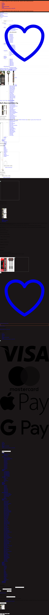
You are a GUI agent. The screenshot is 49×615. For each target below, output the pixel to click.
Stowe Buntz (6, 558)
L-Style (5, 577)
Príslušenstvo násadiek (13, 68)
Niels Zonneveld (12, 118)
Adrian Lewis (6, 502)
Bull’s (5, 569)
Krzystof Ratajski (12, 105)
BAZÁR (3, 562)
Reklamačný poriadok (5, 6)
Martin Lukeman (12, 113)
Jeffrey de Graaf (6, 522)
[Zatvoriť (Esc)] (8, 613)
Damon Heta (6, 508)
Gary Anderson (6, 515)
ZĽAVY (3, 563)
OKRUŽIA (3, 469)
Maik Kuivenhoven (13, 111)
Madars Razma (12, 110)
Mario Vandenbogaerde (13, 112)
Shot (4, 146)
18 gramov (5, 460)
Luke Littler (11, 108)
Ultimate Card (6, 579)
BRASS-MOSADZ (11, 100)
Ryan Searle (6, 553)
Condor (5, 144)
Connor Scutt (6, 507)
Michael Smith (12, 115)
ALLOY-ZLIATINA (7, 459)
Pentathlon (6, 574)
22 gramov (5, 465)
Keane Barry (6, 529)
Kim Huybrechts (12, 104)
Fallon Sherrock (6, 512)
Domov (1, 100)
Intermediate (6, 480)
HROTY (3, 482)
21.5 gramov (6, 463)
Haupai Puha (6, 518)
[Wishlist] (0, 17)
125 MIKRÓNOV (7, 473)
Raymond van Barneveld (14, 120)
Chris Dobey (6, 506)
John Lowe (5, 525)
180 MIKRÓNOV (7, 475)
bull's (40, 119)
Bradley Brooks (6, 504)
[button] (24, 325)
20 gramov (5, 462)
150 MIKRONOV (7, 474)
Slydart (5, 573)
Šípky (6, 100)
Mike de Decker (6, 542)
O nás (3, 333)
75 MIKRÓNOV (6, 471)
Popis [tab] (3, 219)
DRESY (3, 484)
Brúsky (5, 497)
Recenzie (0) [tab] (4, 221)
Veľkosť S (5, 485)
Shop (4, 100)
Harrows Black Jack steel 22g (5, 329)
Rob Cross (11, 122)
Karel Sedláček (6, 528)
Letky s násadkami (7, 476)
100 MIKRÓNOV (7, 472)
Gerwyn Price (6, 516)
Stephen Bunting (6, 557)
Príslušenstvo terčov (13, 69)
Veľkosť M (5, 486)
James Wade (6, 520)
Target (5, 147)
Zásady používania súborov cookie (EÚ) (8, 8)
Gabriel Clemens (6, 514)
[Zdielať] (6, 613)
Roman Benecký (6, 549)
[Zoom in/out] (1, 613)
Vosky (5, 498)
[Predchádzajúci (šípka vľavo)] (1, 614)
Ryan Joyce (6, 552)
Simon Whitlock (6, 556)
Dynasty (5, 578)
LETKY (3, 470)
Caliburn (5, 150)
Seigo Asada (6, 555)
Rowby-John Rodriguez (7, 551)
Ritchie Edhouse (12, 121)
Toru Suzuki (6, 561)
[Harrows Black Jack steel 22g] (14, 271)
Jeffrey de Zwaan (7, 523)
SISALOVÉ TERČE (7, 454)
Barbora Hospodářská (7, 503)
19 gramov (5, 461)
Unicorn (5, 567)
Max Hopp (11, 114)
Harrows (5, 142)
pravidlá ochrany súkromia (10, 601)
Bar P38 (3, 3)
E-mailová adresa (3, 596)
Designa (5, 580)
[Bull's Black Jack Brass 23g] (4, 114)
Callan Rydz (6, 505)
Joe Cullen (5, 524)
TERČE (3, 453)
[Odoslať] (3, 452)
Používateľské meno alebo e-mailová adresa (7, 587)
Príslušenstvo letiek (7, 493)
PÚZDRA (3, 483)
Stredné (5, 479)
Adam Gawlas (6, 501)
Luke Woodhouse (12, 109)
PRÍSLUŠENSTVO (5, 492)
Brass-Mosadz (36, 119)
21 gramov (32, 119)
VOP (3, 5)
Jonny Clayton (6, 526)
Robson (5, 572)
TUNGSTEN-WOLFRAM (8, 458)
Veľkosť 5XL (6, 491)
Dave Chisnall (6, 509)
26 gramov (5, 468)
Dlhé (4, 481)
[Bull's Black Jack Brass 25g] (4, 109)
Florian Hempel (6, 513)
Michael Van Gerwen (13, 116)
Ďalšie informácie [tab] (5, 220)
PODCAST (4, 564)
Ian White (5, 519)
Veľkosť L (5, 487)
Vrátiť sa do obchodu (6, 177)
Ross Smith (6, 550)
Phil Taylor (5, 544)
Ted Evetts (5, 559)
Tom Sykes (5, 560)
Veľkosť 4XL (6, 490)
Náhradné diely (6, 496)
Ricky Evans (12, 107)
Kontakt (3, 4)
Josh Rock (11, 101)
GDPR (3, 7)
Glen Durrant (6, 517)
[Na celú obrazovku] (3, 613)
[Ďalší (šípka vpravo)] (3, 614)
